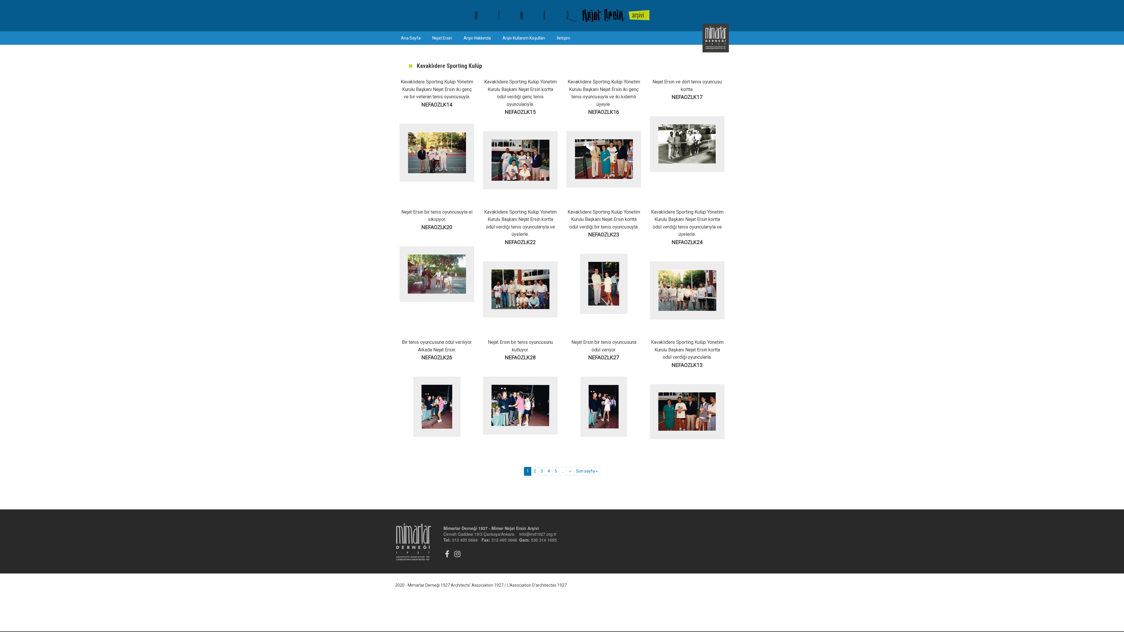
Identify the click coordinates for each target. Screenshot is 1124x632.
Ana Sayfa (411, 38)
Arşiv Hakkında (477, 38)
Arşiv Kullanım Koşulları (524, 38)
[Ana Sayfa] (562, 15)
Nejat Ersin (442, 38)
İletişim (563, 38)
